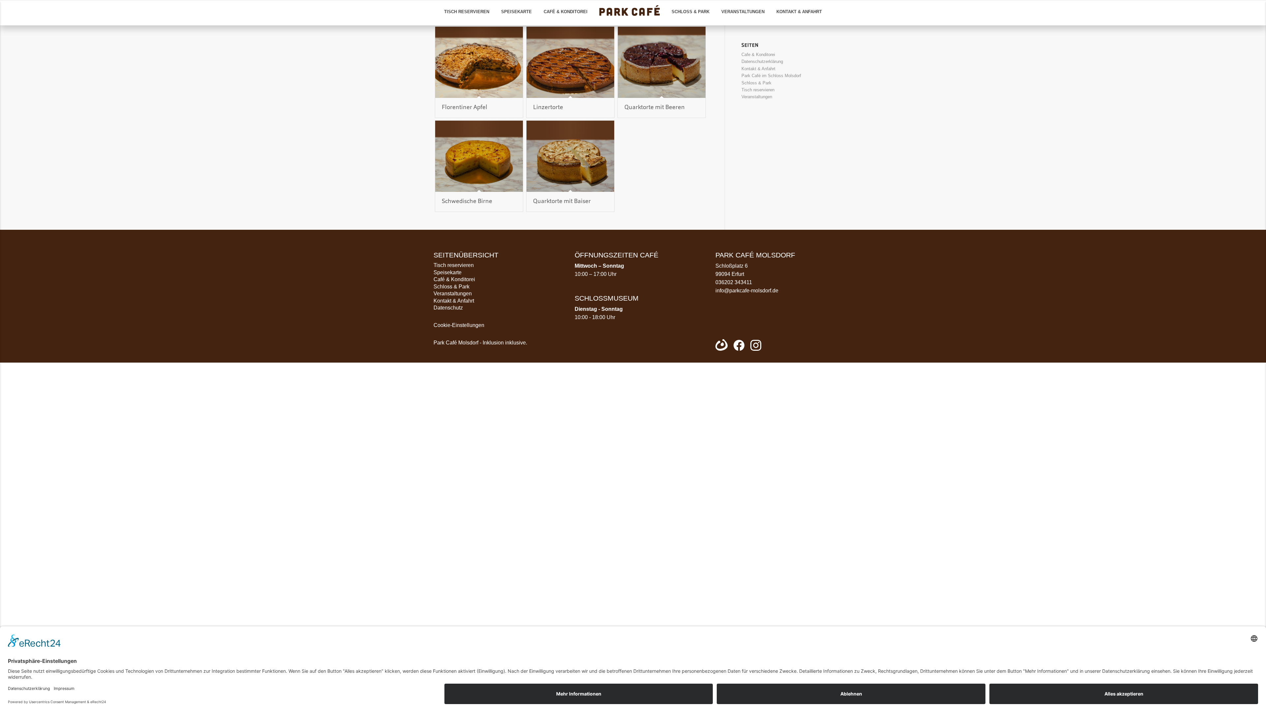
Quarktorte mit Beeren (654, 107)
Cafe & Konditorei (758, 54)
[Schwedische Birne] (479, 156)
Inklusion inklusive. (505, 342)
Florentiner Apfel (464, 107)
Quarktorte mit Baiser (562, 201)
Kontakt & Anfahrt (758, 68)
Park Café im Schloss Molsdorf (771, 75)
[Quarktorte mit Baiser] (570, 156)
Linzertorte (548, 107)
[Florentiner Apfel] (479, 62)
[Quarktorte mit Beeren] (662, 62)
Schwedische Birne (467, 201)
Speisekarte (448, 272)
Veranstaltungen (756, 96)
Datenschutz (448, 308)
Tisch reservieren (757, 89)
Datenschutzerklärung (762, 61)
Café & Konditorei (454, 279)
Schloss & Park (756, 82)
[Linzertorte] (570, 62)
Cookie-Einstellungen (459, 325)
